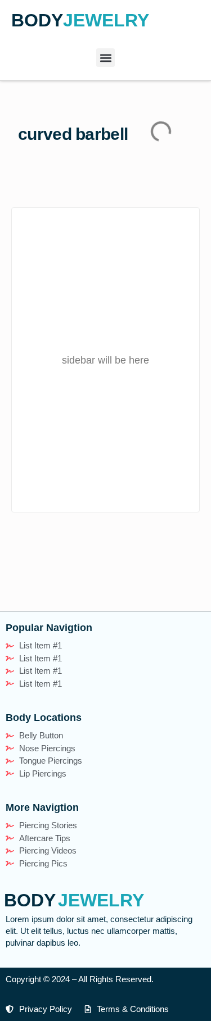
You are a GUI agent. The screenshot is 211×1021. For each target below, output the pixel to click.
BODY (37, 20)
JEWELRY (106, 20)
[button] (105, 57)
